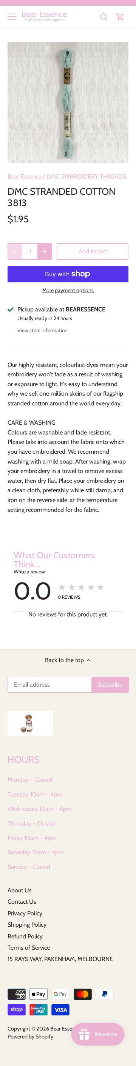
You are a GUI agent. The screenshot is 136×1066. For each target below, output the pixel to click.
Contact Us (22, 901)
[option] (68, 102)
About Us (20, 890)
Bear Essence (25, 176)
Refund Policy (25, 936)
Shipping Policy (27, 924)
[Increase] (44, 251)
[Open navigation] (12, 17)
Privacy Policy (25, 913)
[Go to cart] (120, 16)
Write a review (29, 571)
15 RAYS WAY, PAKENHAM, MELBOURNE (60, 959)
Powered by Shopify (30, 1036)
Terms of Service (29, 947)
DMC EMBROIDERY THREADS (86, 176)
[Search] (103, 16)
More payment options (68, 290)
